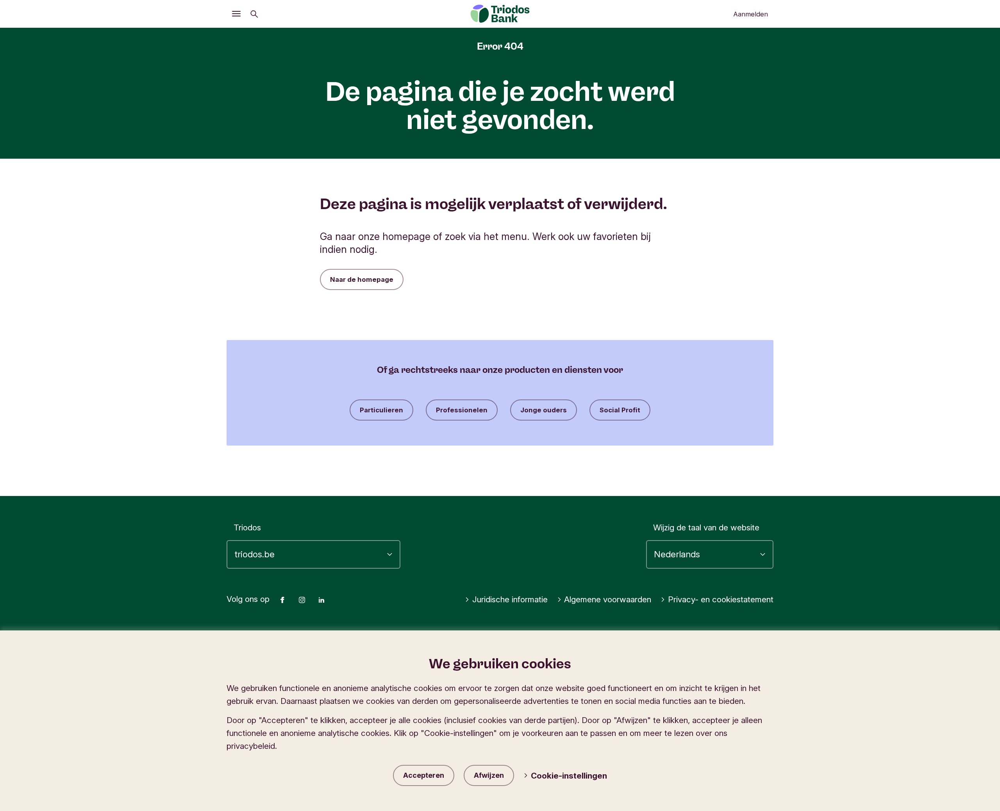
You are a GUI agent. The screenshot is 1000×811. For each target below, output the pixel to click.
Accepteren (423, 775)
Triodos (247, 527)
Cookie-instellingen (569, 776)
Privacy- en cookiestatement (720, 599)
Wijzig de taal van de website (706, 527)
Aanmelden (750, 14)
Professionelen (462, 410)
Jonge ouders (543, 410)
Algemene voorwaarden (607, 599)
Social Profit (620, 410)
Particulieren (381, 410)
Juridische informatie (510, 599)
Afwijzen (489, 775)
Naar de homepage (361, 279)
